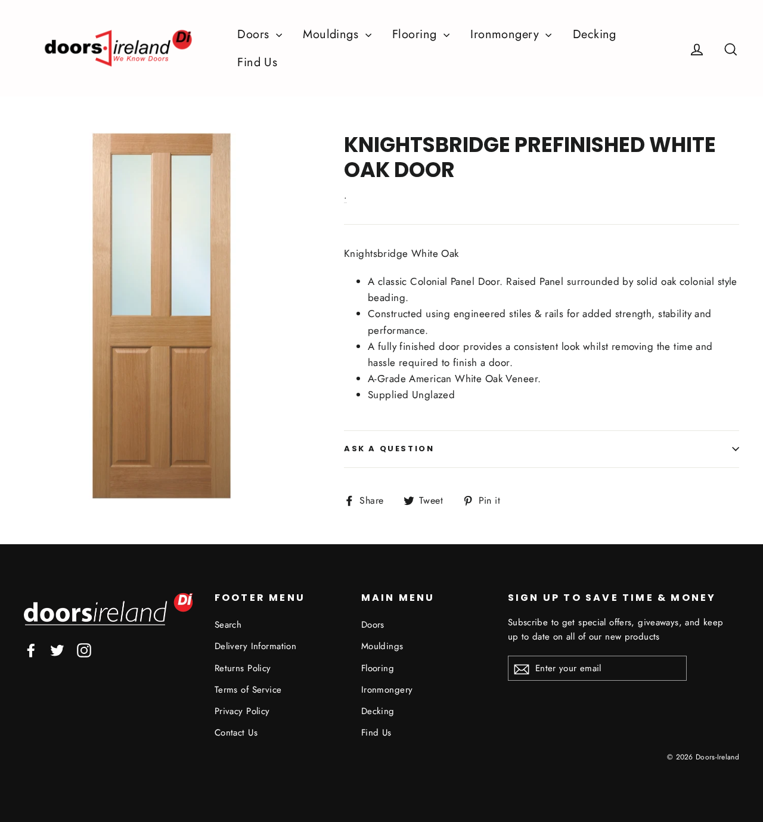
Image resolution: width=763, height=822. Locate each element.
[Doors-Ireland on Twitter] (57, 649)
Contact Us (236, 732)
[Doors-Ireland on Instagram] (84, 649)
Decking (594, 34)
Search (228, 624)
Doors (255, 34)
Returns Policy (243, 668)
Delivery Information (256, 646)
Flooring (416, 34)
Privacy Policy (242, 711)
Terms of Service (248, 689)
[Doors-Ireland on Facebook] (31, 649)
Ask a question (389, 448)
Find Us (257, 62)
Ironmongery (506, 34)
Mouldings (332, 34)
